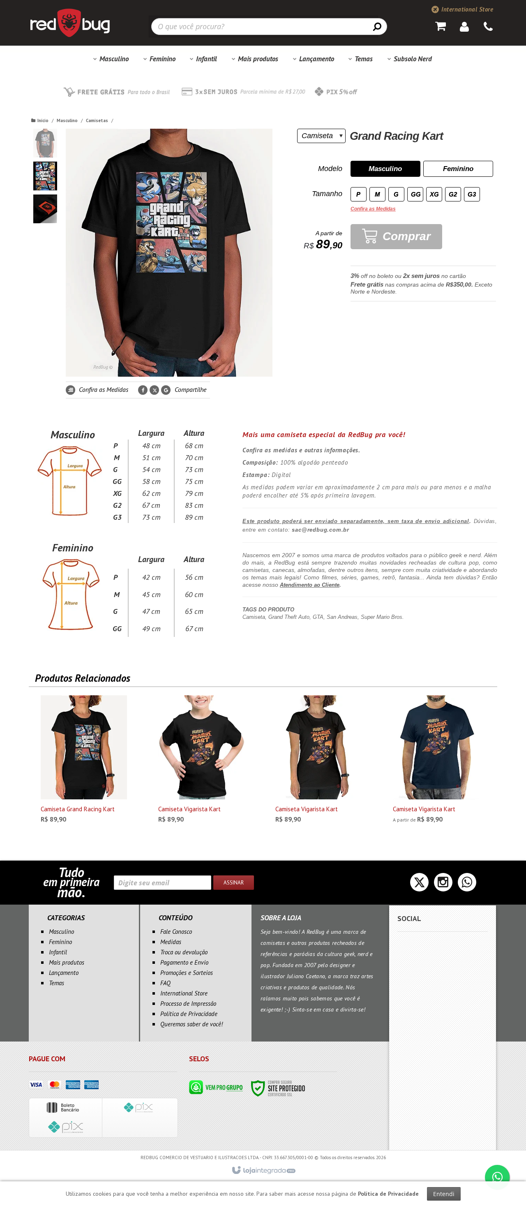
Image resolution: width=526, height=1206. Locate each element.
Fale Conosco (176, 931)
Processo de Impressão (188, 1003)
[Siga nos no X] (419, 885)
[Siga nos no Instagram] (443, 885)
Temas (56, 983)
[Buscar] (377, 26)
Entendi (443, 1194)
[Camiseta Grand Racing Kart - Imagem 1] (45, 143)
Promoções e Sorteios (186, 973)
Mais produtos (66, 962)
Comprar (405, 236)
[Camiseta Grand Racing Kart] (84, 761)
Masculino (67, 120)
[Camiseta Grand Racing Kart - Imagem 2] (45, 176)
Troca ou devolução (184, 952)
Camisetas (97, 120)
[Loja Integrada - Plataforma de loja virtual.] (263, 1170)
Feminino (60, 942)
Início (42, 120)
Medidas (170, 942)
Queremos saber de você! (191, 1024)
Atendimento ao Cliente (309, 585)
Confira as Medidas (102, 389)
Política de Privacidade (188, 1014)
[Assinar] (233, 882)
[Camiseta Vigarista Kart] (201, 761)
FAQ (165, 983)
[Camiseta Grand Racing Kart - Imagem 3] (45, 208)
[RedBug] (70, 22)
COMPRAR (90, 815)
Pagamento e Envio (184, 962)
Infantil (58, 952)
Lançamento (63, 973)
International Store (466, 9)
